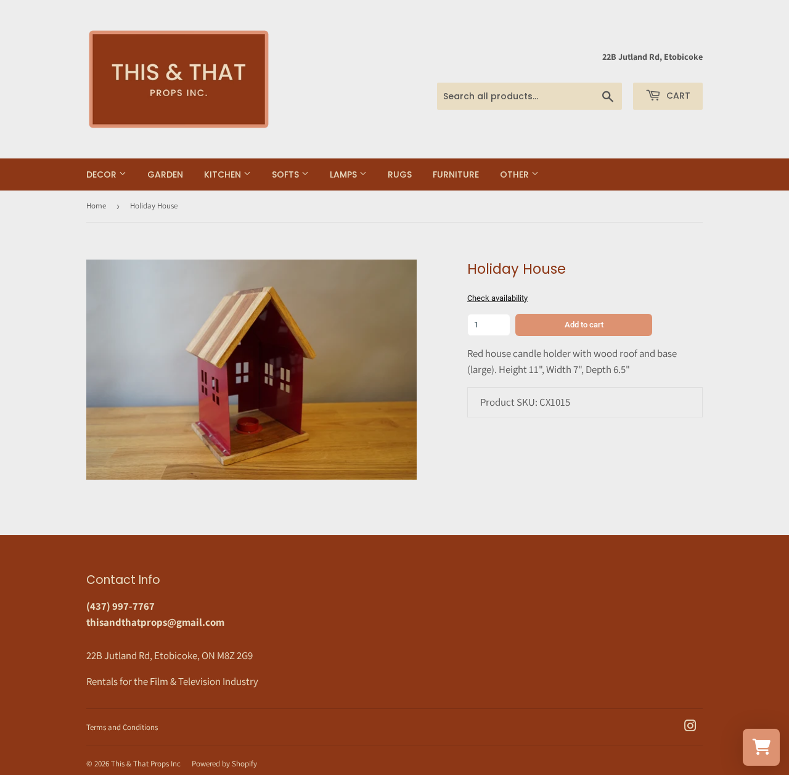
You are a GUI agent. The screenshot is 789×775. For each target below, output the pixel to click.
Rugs (400, 174)
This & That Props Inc (146, 763)
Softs (286, 174)
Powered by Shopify (224, 763)
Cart (677, 95)
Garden (165, 174)
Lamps (344, 174)
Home (96, 205)
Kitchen (223, 174)
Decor (102, 174)
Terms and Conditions (122, 727)
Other (515, 174)
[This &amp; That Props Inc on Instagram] (690, 727)
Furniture (456, 174)
